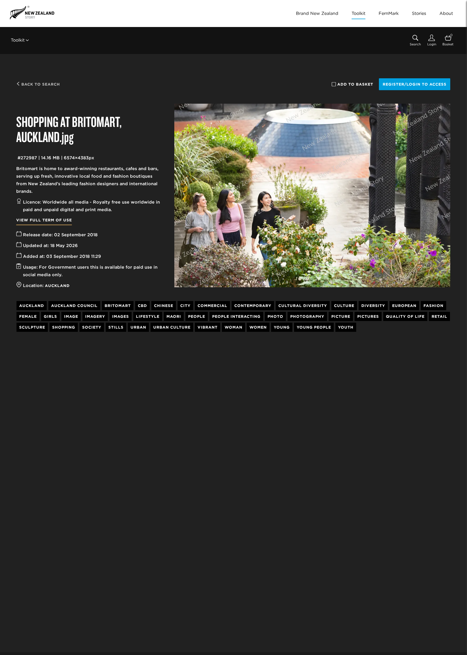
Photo (275, 316)
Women (258, 327)
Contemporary (252, 305)
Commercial (212, 305)
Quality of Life (405, 316)
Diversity (373, 305)
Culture (344, 305)
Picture (340, 316)
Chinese (163, 305)
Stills (116, 327)
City (185, 305)
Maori (173, 316)
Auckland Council (74, 305)
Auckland (57, 285)
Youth (345, 327)
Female (28, 316)
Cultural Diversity (302, 305)
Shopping (63, 327)
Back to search (40, 84)
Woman (233, 327)
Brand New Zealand (317, 13)
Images (120, 316)
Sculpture (32, 327)
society (91, 327)
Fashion (433, 305)
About (446, 13)
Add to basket (355, 84)
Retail (439, 316)
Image (71, 316)
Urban (138, 327)
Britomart (118, 305)
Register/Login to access (414, 84)
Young (282, 327)
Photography (307, 316)
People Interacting (236, 316)
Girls (50, 316)
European (404, 305)
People (196, 316)
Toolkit (358, 13)
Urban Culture (172, 327)
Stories (419, 13)
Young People (314, 327)
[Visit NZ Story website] (32, 13)
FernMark (389, 13)
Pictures (368, 316)
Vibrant (208, 327)
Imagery (95, 316)
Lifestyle (147, 316)
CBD (142, 305)
